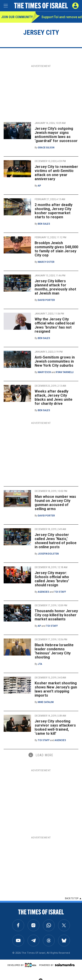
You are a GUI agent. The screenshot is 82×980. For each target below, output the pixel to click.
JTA (40, 664)
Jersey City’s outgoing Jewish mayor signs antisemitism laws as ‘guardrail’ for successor (56, 134)
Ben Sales (44, 224)
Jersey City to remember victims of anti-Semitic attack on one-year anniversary (56, 173)
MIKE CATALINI (46, 702)
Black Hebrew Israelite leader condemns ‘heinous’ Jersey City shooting (54, 651)
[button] (75, 5)
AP (39, 185)
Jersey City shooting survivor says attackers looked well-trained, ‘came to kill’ (55, 727)
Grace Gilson (46, 147)
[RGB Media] (31, 965)
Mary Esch (44, 372)
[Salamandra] (64, 964)
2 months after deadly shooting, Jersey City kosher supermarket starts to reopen (53, 211)
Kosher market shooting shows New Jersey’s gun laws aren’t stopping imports (56, 689)
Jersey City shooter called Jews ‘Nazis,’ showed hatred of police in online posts (56, 541)
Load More (44, 755)
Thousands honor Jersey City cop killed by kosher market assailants (56, 615)
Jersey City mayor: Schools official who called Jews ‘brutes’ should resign (52, 579)
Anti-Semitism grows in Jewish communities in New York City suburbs (55, 361)
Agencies (43, 592)
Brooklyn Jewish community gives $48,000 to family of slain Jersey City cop (56, 249)
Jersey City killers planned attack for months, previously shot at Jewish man (55, 287)
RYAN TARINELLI (65, 372)
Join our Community (16, 17)
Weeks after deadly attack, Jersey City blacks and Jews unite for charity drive (53, 397)
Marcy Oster (46, 262)
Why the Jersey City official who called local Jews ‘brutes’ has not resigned (54, 325)
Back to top (71, 898)
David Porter (46, 300)
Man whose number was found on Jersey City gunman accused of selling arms (55, 502)
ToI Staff (60, 592)
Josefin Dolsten (48, 554)
